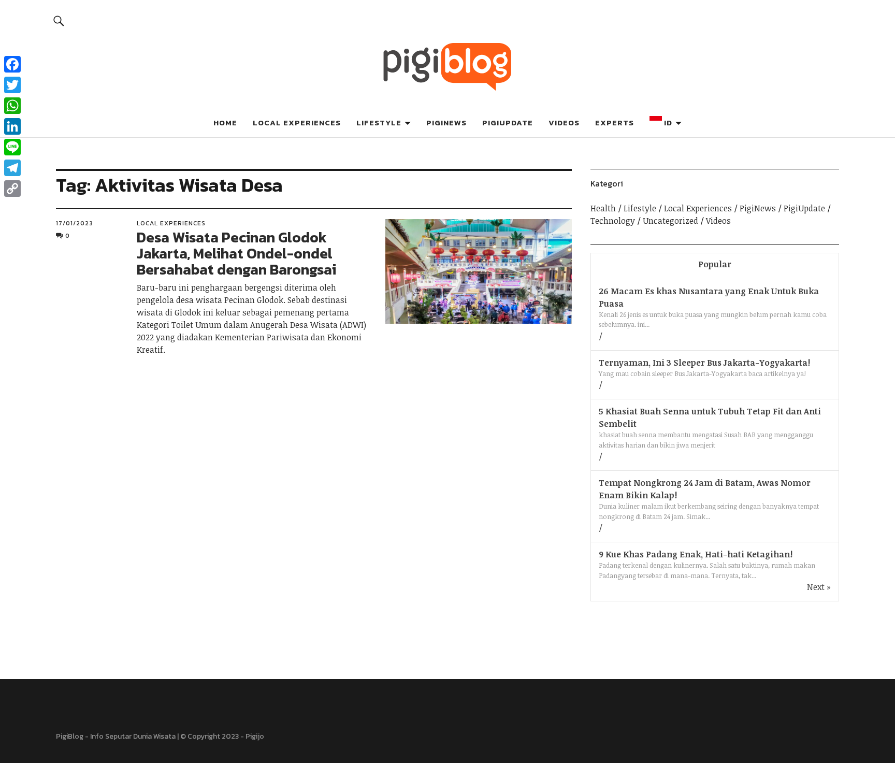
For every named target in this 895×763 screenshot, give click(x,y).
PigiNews (446, 122)
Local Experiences (297, 122)
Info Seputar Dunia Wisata (133, 736)
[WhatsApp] (12, 105)
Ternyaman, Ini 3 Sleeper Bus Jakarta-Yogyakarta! (704, 362)
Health (603, 208)
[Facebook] (12, 64)
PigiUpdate (507, 122)
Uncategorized (670, 220)
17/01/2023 (74, 223)
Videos (564, 122)
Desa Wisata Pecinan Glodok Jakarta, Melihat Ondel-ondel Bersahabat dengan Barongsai (236, 253)
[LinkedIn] (12, 126)
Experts (614, 122)
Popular (714, 264)
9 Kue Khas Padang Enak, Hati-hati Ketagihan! (695, 554)
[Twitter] (12, 85)
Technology (612, 220)
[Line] (12, 147)
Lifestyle (378, 122)
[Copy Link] (12, 188)
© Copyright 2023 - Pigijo (222, 736)
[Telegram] (12, 167)
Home (225, 122)
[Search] (58, 20)
